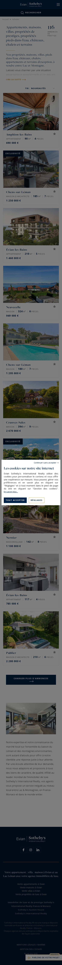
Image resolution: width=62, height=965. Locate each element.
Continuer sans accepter (45, 462)
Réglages (36, 500)
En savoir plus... (11, 491)
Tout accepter (15, 500)
